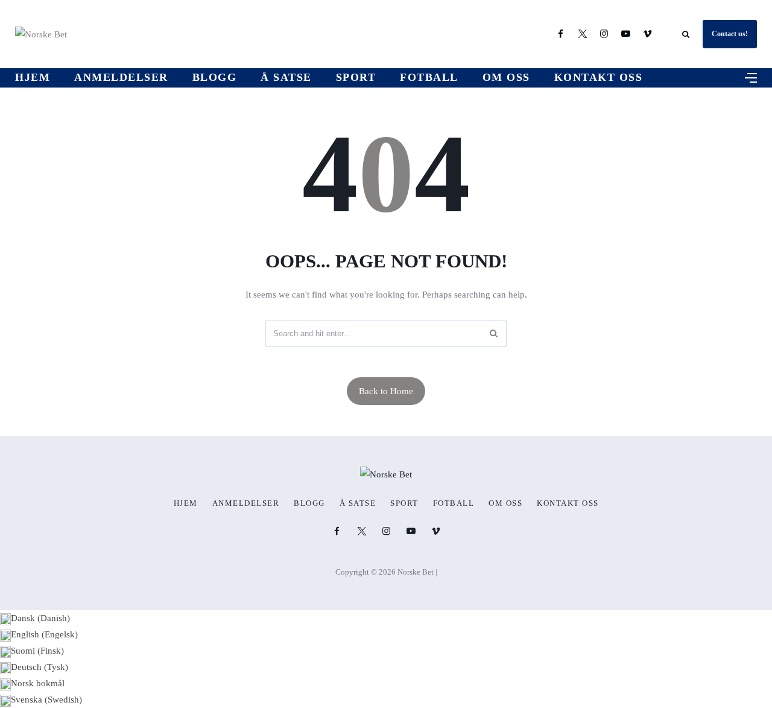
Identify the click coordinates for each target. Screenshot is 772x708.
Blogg (214, 77)
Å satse (286, 77)
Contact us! (730, 34)
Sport (356, 77)
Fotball (429, 77)
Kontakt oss (598, 77)
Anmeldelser (121, 77)
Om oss (506, 77)
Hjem (32, 77)
